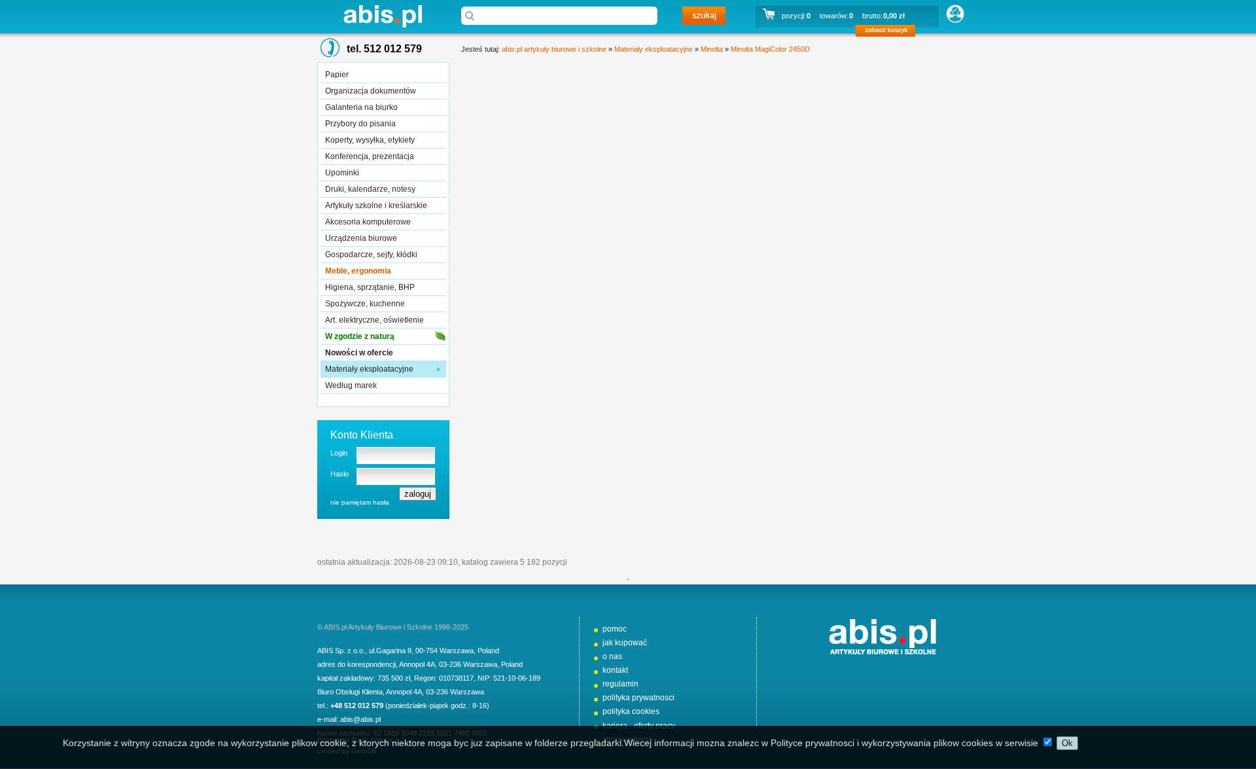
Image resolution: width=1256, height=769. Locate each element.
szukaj (703, 16)
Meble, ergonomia (358, 271)
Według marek (351, 385)
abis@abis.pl (360, 719)
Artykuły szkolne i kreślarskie (376, 205)
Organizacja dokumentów (370, 91)
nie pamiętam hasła (359, 502)
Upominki (342, 172)
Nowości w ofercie (359, 352)
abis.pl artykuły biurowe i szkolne (382, 16)
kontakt (615, 670)
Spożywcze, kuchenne (365, 303)
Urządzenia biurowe (361, 238)
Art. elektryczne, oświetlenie (374, 320)
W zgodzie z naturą (359, 336)
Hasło (339, 474)
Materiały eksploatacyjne (369, 369)
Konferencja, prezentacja (369, 156)
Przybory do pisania (360, 123)
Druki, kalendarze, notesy (370, 189)
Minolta (712, 49)
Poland (488, 650)
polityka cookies (630, 711)
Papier (337, 74)
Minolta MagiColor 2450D (770, 49)
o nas (612, 656)
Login (338, 453)
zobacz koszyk (889, 33)
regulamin (620, 684)
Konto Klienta (361, 434)
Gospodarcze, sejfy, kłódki (371, 254)
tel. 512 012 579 (384, 48)
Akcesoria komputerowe (368, 221)
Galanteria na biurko (361, 107)
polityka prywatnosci (638, 697)
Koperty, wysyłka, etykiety (370, 140)
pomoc (614, 629)
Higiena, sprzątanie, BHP (370, 287)
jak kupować (624, 642)
